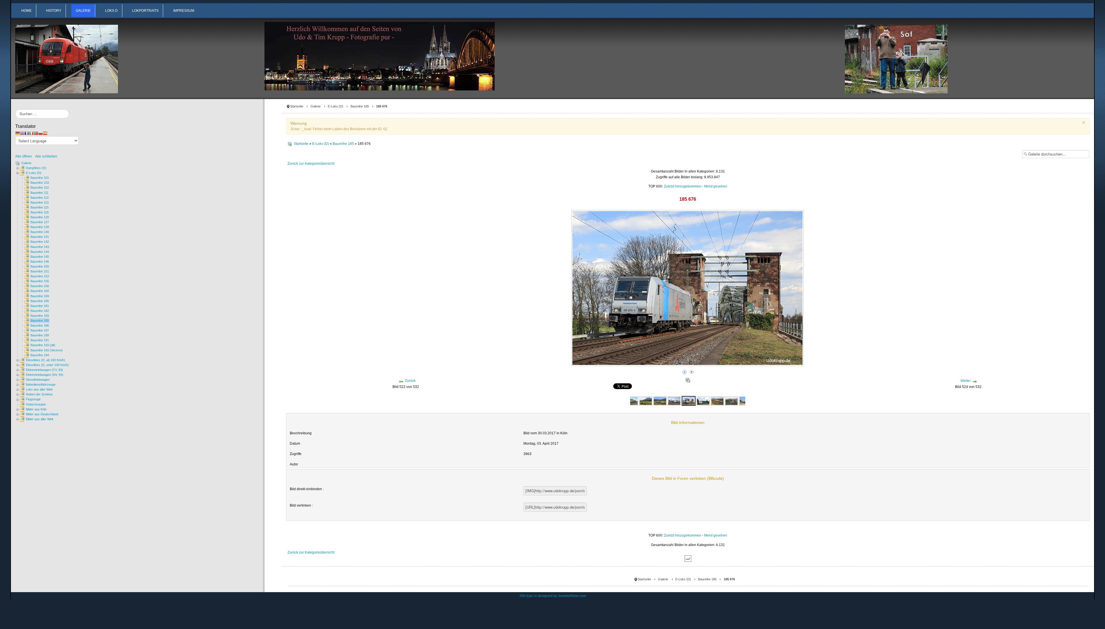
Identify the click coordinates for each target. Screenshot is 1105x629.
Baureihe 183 (40, 315)
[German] (17, 133)
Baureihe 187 (40, 330)
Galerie (315, 106)
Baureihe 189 (40, 335)
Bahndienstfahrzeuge (41, 384)
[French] (26, 133)
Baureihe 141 (40, 236)
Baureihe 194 (40, 355)
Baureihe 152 (40, 276)
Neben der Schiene (39, 394)
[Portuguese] (36, 133)
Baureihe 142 (40, 241)
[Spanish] (45, 133)
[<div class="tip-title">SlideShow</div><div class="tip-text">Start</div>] (684, 371)
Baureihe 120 (40, 217)
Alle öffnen (25, 156)
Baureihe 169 (40, 296)
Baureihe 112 (40, 197)
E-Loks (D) (335, 106)
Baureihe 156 (40, 286)
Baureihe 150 (40, 266)
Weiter (966, 381)
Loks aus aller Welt (39, 389)
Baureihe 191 (40, 340)
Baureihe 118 (40, 212)
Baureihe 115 (40, 207)
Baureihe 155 (40, 281)
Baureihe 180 (40, 301)
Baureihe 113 (40, 202)
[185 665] (631, 401)
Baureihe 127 (40, 222)
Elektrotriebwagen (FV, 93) (44, 370)
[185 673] (674, 401)
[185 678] (703, 401)
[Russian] (40, 133)
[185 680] (731, 401)
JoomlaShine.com (572, 596)
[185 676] (689, 401)
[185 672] (659, 401)
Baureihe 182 (40, 310)
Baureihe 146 (40, 261)
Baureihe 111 (39, 192)
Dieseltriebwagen (38, 379)
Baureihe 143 (40, 247)
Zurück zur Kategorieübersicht (310, 164)
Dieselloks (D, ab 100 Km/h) (45, 360)
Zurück (410, 381)
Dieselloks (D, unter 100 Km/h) (47, 365)
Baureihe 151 (40, 271)
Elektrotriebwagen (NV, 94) (44, 374)
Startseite (296, 106)
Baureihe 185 (359, 106)
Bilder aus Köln (36, 409)
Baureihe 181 (40, 306)
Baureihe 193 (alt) (43, 345)
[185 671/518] (645, 401)
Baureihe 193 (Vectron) (47, 350)
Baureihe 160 (40, 291)
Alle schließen (46, 156)
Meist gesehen (715, 186)
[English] (22, 133)
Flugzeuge (33, 399)
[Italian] (31, 133)
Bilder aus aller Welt (39, 419)
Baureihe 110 (40, 187)
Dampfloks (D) (36, 168)
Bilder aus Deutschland (42, 414)
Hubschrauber (36, 404)
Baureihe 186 (40, 325)
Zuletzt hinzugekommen (682, 186)
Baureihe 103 (40, 182)
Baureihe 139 (40, 227)
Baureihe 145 (40, 256)
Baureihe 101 (40, 177)
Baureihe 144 (40, 251)
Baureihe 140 (40, 232)
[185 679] (717, 401)
